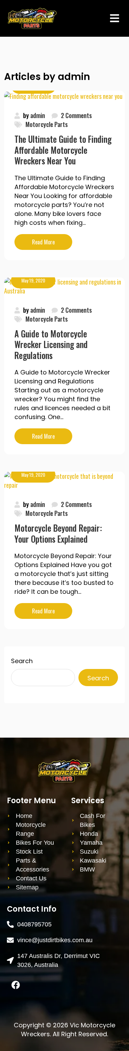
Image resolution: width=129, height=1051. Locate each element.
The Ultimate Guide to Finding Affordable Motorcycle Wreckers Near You (62, 150)
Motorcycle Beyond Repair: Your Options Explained (58, 533)
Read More (52, 240)
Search (22, 661)
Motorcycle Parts (46, 124)
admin (37, 115)
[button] (114, 18)
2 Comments (76, 115)
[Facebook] (15, 984)
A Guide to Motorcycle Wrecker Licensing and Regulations (51, 344)
